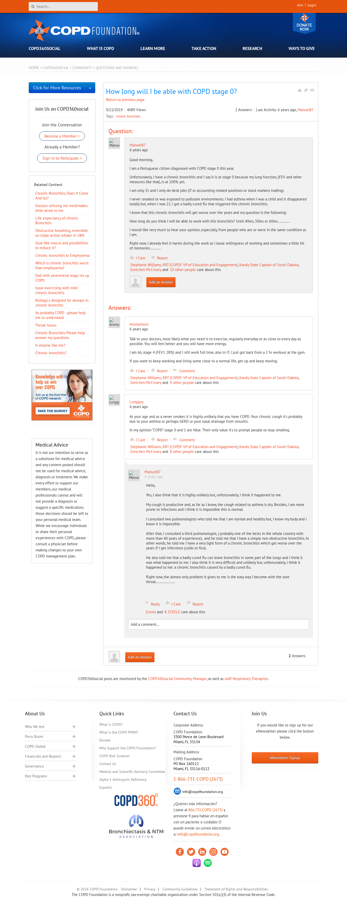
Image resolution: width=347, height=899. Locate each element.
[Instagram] (213, 852)
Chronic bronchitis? (51, 352)
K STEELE (172, 611)
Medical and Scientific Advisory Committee (132, 771)
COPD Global (35, 746)
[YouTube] (224, 852)
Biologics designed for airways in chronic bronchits (61, 303)
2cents (150, 611)
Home (34, 67)
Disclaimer (129, 889)
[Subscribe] (312, 90)
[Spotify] (208, 863)
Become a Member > (62, 136)
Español (105, 787)
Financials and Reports (43, 756)
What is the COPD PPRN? (118, 732)
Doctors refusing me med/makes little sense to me (61, 208)
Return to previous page (125, 99)
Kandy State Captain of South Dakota (268, 264)
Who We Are (34, 726)
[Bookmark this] (306, 90)
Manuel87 (305, 109)
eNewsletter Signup (285, 757)
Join (300, 5)
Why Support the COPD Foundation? (127, 748)
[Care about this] (299, 90)
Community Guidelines (180, 889)
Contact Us (107, 763)
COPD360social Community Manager (177, 678)
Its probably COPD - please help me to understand (60, 315)
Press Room (34, 736)
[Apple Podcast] (197, 863)
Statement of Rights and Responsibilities (236, 889)
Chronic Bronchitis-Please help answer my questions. (60, 335)
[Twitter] (191, 852)
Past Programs (36, 776)
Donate (304, 23)
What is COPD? (110, 724)
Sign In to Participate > (62, 158)
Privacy (149, 889)
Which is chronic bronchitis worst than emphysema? (62, 265)
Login (312, 5)
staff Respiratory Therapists (246, 678)
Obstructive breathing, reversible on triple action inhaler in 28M (61, 233)
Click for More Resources (57, 88)
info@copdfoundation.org (198, 834)
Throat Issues (45, 325)
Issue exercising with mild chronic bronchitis (56, 290)
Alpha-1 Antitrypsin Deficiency (123, 779)
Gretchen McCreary (145, 269)
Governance (34, 766)
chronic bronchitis (128, 116)
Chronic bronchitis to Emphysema (62, 255)
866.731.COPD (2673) (205, 809)
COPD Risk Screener (114, 756)
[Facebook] (180, 852)
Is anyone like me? (50, 345)
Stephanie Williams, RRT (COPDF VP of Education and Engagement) (184, 264)
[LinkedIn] (202, 852)
